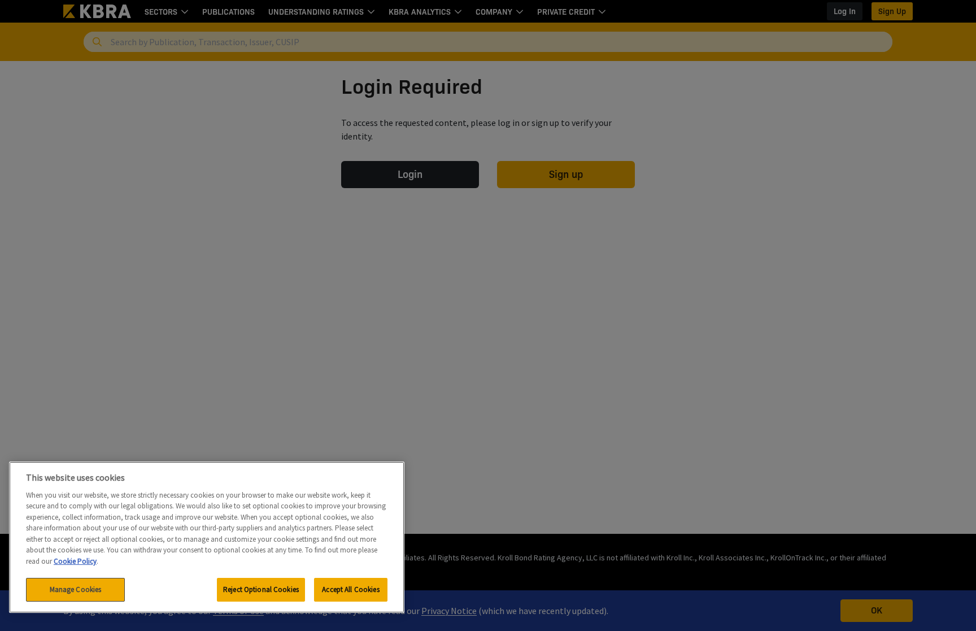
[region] (206, 537)
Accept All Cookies (350, 589)
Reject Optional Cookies (261, 589)
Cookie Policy (75, 561)
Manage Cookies (76, 589)
